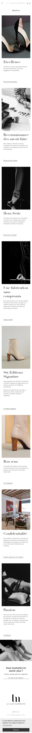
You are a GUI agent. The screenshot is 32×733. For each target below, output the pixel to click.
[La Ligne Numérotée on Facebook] (18, 712)
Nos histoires (7, 635)
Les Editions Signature (9, 409)
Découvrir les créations (10, 235)
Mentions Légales (15, 715)
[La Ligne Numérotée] (16, 3)
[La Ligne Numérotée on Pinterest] (15, 712)
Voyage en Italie (8, 320)
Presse (23, 715)
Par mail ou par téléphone (16, 678)
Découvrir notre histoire (10, 82)
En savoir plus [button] (7, 725)
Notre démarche (8, 483)
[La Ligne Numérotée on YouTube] (17, 712)
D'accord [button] (16, 730)
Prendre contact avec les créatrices (13, 557)
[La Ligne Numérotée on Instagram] (13, 712)
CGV (8, 715)
